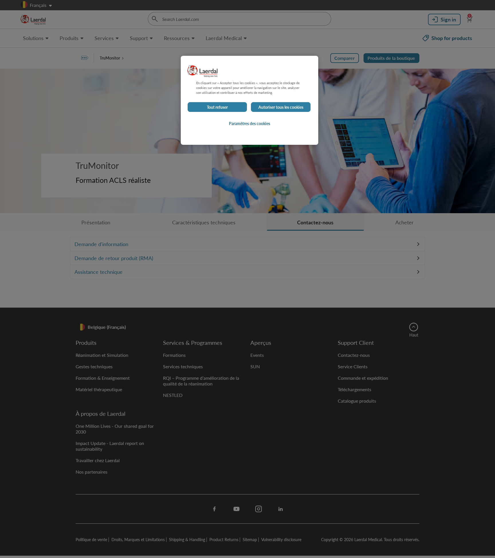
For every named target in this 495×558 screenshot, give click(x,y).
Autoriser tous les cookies (280, 107)
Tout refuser (217, 107)
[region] (249, 100)
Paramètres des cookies (249, 123)
